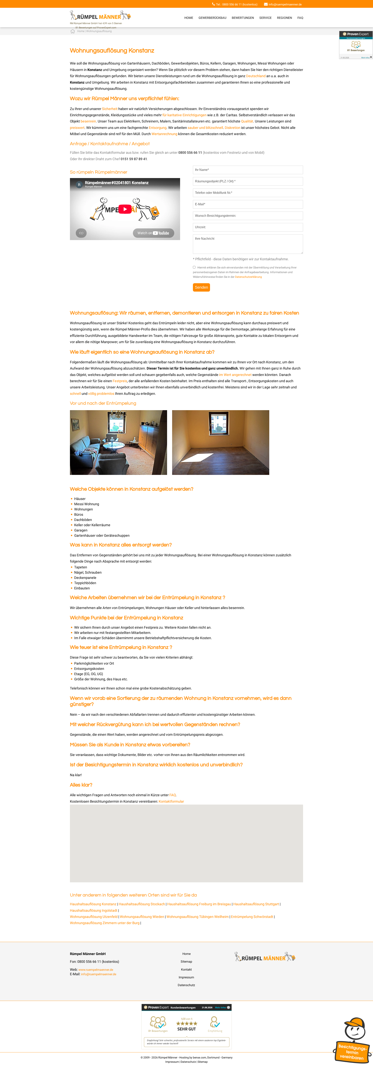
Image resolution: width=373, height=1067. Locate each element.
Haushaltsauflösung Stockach (142, 904)
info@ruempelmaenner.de (285, 4)
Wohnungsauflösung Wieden (142, 917)
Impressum (186, 977)
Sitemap (186, 961)
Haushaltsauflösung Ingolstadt (93, 910)
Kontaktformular (171, 801)
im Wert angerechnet (235, 375)
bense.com (199, 1057)
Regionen (284, 18)
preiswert (77, 128)
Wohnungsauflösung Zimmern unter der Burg (105, 923)
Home (188, 18)
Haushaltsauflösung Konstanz (93, 904)
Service (265, 18)
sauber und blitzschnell (205, 128)
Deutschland (256, 76)
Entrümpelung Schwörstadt (252, 917)
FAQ (300, 18)
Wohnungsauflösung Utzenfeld (94, 917)
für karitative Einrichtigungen (184, 115)
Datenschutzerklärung (248, 276)
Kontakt (186, 969)
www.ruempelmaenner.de (95, 970)
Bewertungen (243, 18)
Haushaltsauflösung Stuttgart (256, 904)
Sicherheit (110, 109)
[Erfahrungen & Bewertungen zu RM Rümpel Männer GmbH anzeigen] (186, 1048)
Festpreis (120, 381)
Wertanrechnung (165, 134)
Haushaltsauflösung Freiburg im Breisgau (199, 904)
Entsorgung (157, 128)
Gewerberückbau (212, 18)
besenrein (88, 121)
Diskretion (233, 128)
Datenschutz (186, 985)
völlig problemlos (101, 393)
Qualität (247, 121)
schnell (75, 393)
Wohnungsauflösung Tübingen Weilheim (197, 917)
